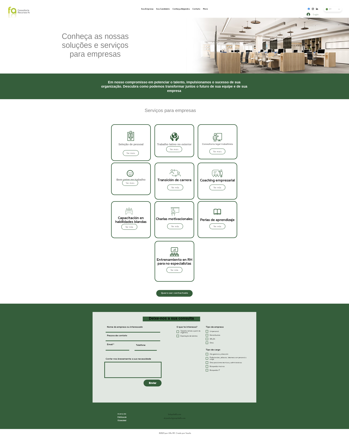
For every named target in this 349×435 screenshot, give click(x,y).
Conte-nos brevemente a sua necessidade (128, 359)
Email (110, 345)
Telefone (140, 345)
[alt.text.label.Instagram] (313, 9)
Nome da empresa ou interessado (125, 327)
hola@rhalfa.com (174, 414)
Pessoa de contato (117, 336)
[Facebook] (308, 9)
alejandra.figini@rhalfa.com (174, 418)
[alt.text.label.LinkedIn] (317, 9)
